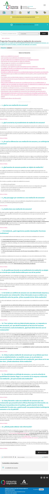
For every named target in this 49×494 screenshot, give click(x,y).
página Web (27, 436)
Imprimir (46, 457)
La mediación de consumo (11, 468)
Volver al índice (3, 119)
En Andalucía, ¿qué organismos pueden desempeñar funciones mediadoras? (19, 66)
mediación (9, 48)
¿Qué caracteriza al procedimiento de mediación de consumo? (16, 58)
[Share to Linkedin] (15, 457)
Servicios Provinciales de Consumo (29, 437)
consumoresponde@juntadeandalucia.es (19, 433)
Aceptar (41, 489)
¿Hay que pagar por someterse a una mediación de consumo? (16, 63)
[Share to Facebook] (13, 457)
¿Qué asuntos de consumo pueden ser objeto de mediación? (15, 61)
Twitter (44, 478)
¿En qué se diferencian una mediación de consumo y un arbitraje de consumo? (20, 59)
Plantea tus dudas (42, 452)
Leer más (37, 17)
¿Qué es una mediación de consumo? (10, 56)
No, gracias (35, 489)
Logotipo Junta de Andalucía (6, 3)
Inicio (3, 38)
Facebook (41, 478)
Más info (15, 493)
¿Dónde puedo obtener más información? (11, 98)
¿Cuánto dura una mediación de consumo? (11, 65)
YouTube (47, 478)
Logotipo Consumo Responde (12, 7)
